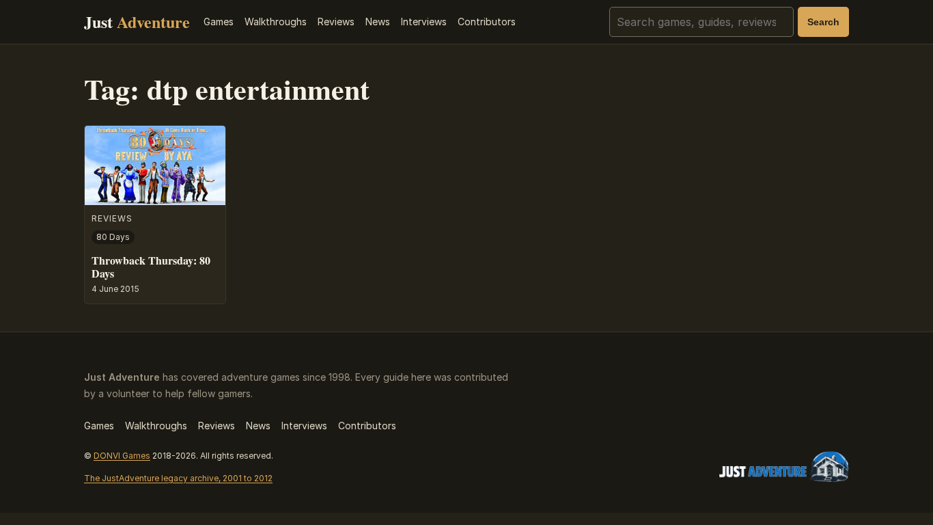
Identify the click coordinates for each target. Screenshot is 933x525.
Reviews (336, 21)
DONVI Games (122, 455)
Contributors (487, 21)
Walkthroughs (276, 21)
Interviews (424, 21)
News (377, 21)
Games (219, 21)
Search (823, 21)
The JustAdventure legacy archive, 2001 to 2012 (178, 478)
